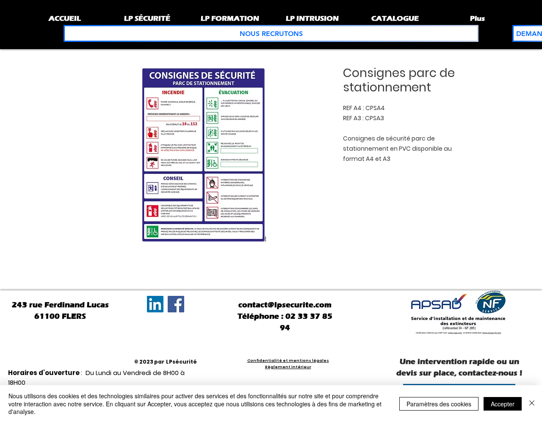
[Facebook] (176, 304)
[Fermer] (532, 403)
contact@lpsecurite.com (285, 304)
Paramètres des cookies (438, 404)
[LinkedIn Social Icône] (155, 304)
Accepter (502, 404)
